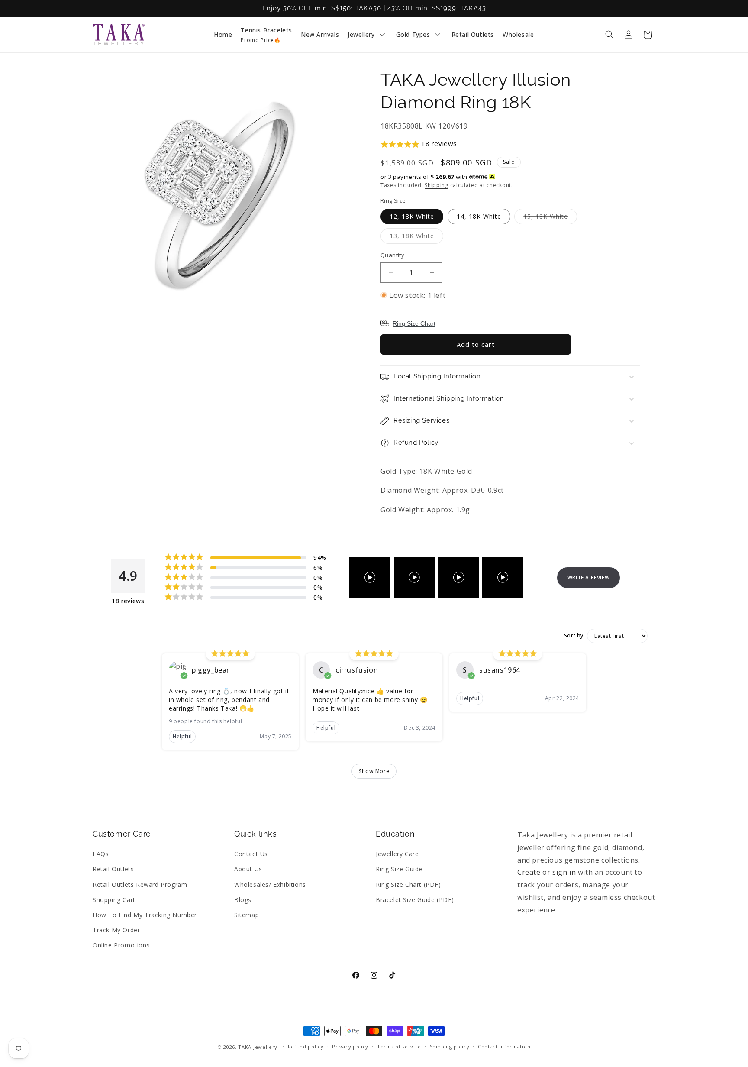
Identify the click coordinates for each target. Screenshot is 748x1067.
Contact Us (251, 854)
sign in (564, 872)
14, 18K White (479, 216)
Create (529, 872)
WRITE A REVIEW (588, 577)
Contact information (504, 1046)
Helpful (182, 736)
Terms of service (399, 1046)
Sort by (574, 635)
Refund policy (306, 1046)
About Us (248, 869)
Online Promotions (121, 945)
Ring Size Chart (414, 323)
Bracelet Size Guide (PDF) (415, 900)
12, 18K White (412, 216)
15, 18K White (550, 218)
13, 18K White (416, 237)
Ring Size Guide (399, 869)
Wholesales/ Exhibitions (270, 884)
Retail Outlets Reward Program (140, 884)
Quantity (392, 255)
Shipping (436, 185)
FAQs (101, 854)
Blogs (242, 900)
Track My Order (116, 930)
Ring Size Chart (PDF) (408, 884)
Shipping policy (450, 1046)
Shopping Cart (114, 900)
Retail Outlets (113, 869)
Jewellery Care (397, 854)
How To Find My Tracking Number (145, 915)
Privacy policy (350, 1046)
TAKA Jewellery (257, 1047)
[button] (609, 34)
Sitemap (246, 915)
